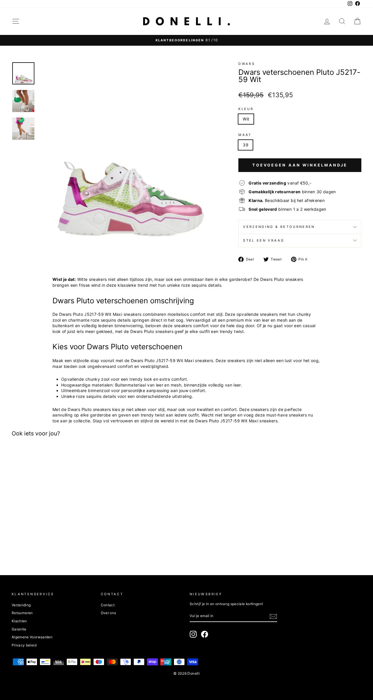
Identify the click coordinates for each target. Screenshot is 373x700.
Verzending (21, 605)
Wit (246, 118)
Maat (244, 135)
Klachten (19, 621)
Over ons (108, 613)
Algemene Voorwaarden (32, 637)
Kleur (246, 109)
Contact (108, 605)
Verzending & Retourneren (279, 227)
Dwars (246, 64)
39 (245, 144)
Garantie (19, 629)
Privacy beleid (24, 645)
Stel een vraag (263, 240)
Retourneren (22, 613)
